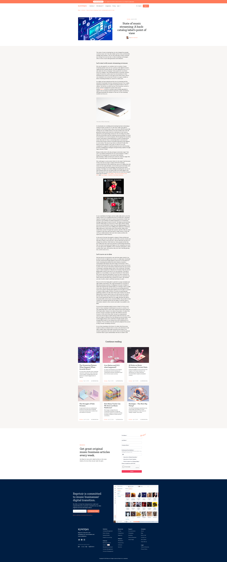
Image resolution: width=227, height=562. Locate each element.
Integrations (108, 6)
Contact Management (108, 549)
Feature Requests (132, 537)
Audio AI (105, 544)
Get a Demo (143, 539)
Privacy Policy (144, 549)
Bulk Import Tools (107, 542)
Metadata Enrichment (108, 547)
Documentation (131, 531)
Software (120, 544)
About (142, 531)
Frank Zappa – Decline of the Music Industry (112, 175)
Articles (83, 10)
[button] (92, 6)
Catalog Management (108, 531)
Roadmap (130, 535)
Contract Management (108, 551)
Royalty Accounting (107, 537)
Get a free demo (82, 515)
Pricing (114, 6)
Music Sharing (106, 533)
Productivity (121, 542)
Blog (79, 10)
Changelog (130, 533)
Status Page (131, 539)
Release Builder (106, 535)
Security (120, 547)
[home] (82, 6)
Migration (120, 535)
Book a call (75, 515)
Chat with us (89, 515)
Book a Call (143, 535)
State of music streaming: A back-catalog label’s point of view (100, 10)
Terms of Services (145, 547)
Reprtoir (102, 89)
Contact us (143, 537)
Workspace (120, 540)
